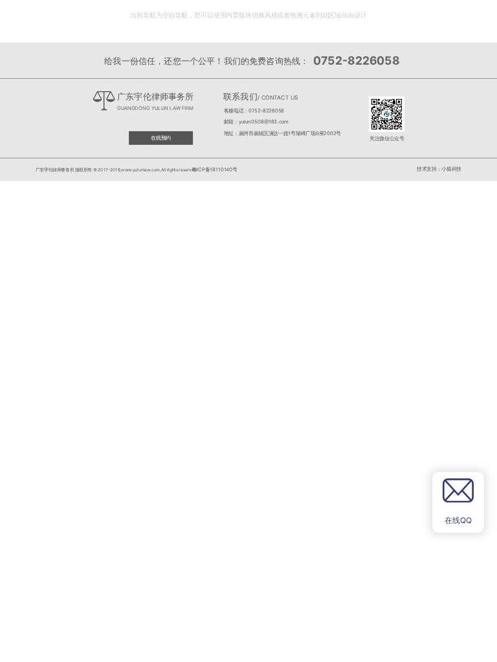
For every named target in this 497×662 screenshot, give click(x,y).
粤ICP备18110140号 (214, 169)
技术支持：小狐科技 (439, 169)
